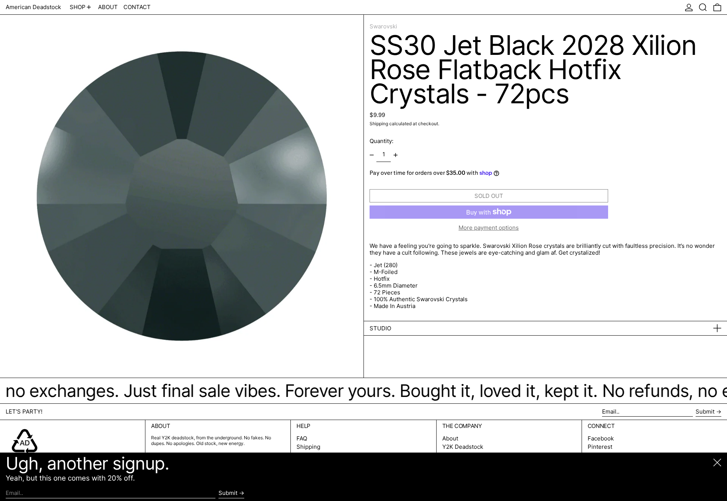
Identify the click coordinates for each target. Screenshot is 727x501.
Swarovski (383, 26)
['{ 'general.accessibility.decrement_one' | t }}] (371, 155)
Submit (705, 411)
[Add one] (396, 155)
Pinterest (600, 446)
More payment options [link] (489, 227)
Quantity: (381, 141)
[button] (703, 7)
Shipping (379, 123)
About (450, 438)
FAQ (301, 438)
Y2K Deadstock (462, 446)
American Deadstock (33, 7)
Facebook (601, 438)
